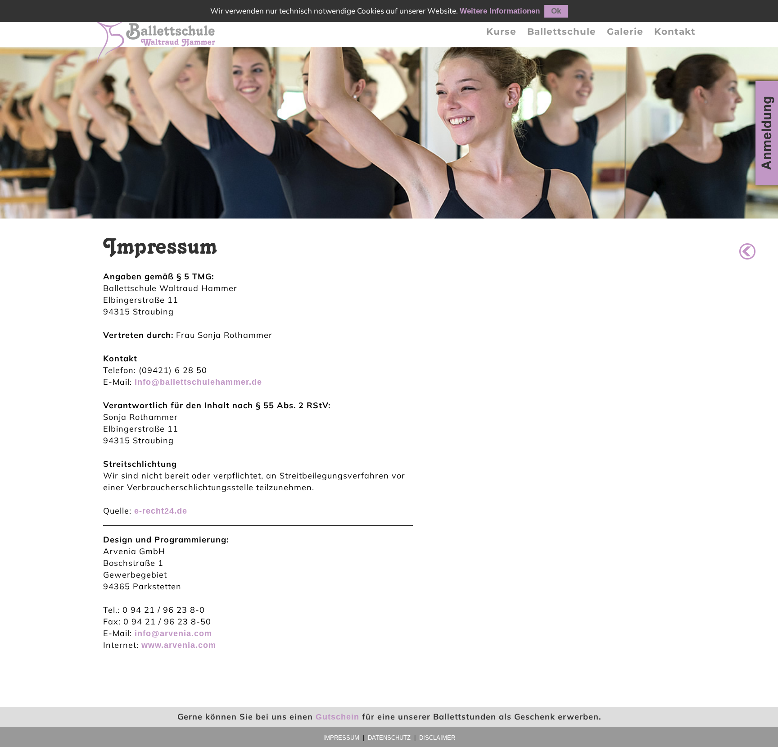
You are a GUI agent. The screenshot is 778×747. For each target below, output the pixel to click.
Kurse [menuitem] (501, 31)
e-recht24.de (160, 510)
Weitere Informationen (500, 11)
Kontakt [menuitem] (675, 31)
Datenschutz (389, 737)
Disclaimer (437, 737)
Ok (556, 11)
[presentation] (501, 31)
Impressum (341, 737)
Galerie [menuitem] (625, 31)
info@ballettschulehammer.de (198, 382)
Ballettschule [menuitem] (561, 31)
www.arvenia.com (178, 645)
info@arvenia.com (173, 633)
